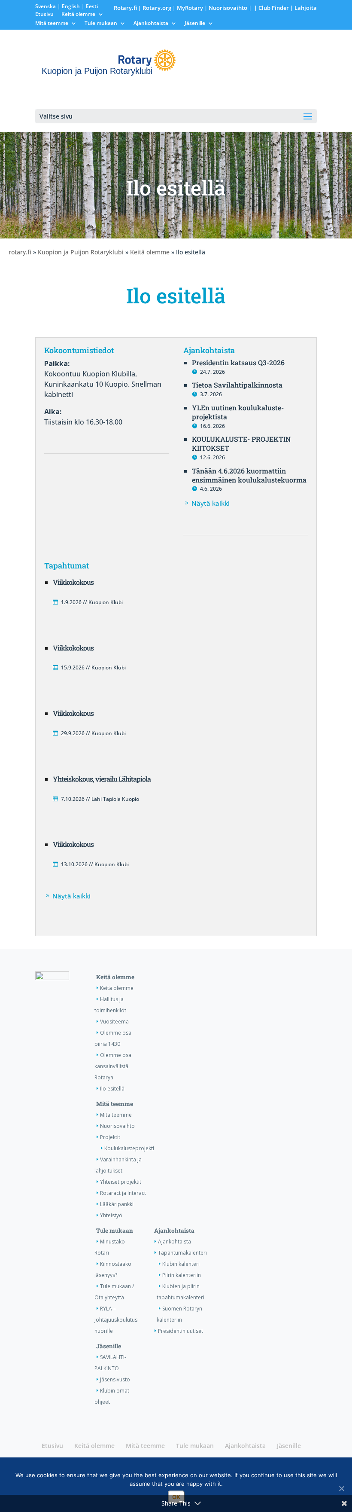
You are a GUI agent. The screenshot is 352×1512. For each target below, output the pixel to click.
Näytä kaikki (210, 503)
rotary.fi (20, 252)
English (71, 6)
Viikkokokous (73, 581)
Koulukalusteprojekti (129, 1148)
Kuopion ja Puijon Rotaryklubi (81, 252)
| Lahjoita (303, 8)
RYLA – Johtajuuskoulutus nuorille (115, 1320)
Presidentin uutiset (180, 1331)
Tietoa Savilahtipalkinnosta (237, 384)
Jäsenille (195, 24)
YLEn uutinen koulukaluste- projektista (238, 412)
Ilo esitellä (112, 1088)
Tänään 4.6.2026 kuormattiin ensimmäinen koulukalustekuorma (249, 475)
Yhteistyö (111, 1215)
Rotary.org (157, 8)
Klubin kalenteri (181, 1264)
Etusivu (44, 15)
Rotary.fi (125, 8)
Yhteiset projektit (120, 1181)
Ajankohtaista (151, 24)
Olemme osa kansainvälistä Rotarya (112, 1066)
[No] (341, 1488)
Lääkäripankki (117, 1204)
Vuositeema (114, 1021)
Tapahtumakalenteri (182, 1252)
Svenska (45, 6)
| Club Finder (271, 8)
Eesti (92, 6)
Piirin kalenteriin (181, 1275)
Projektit (110, 1137)
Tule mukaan (101, 24)
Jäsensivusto (115, 1379)
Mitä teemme (51, 24)
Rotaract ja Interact (123, 1193)
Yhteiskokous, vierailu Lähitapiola (102, 778)
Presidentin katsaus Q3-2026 (238, 362)
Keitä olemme (78, 15)
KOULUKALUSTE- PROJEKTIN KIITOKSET (241, 443)
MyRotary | (193, 8)
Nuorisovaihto (228, 8)
